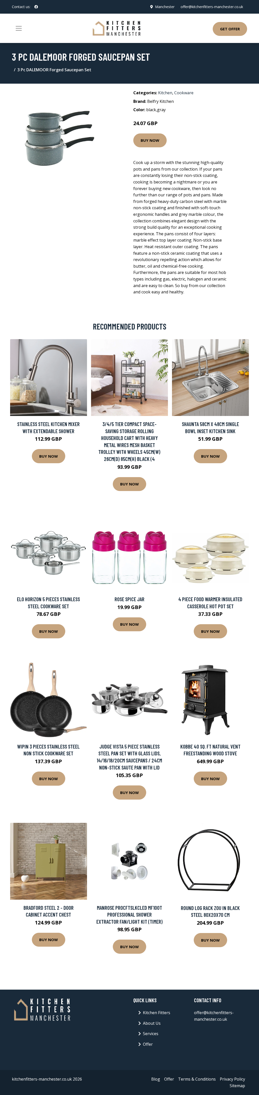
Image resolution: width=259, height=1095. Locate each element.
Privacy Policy (232, 1079)
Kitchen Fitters (156, 1012)
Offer (148, 1044)
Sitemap (237, 1085)
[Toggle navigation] (19, 28)
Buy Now (150, 140)
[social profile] (36, 7)
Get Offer (230, 28)
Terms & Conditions (197, 1079)
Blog (155, 1079)
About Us (152, 1023)
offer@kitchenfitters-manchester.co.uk (212, 6)
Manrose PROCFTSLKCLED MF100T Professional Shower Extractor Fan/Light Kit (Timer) (129, 914)
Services (150, 1033)
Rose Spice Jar (129, 599)
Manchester (165, 6)
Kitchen (165, 93)
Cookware (183, 93)
